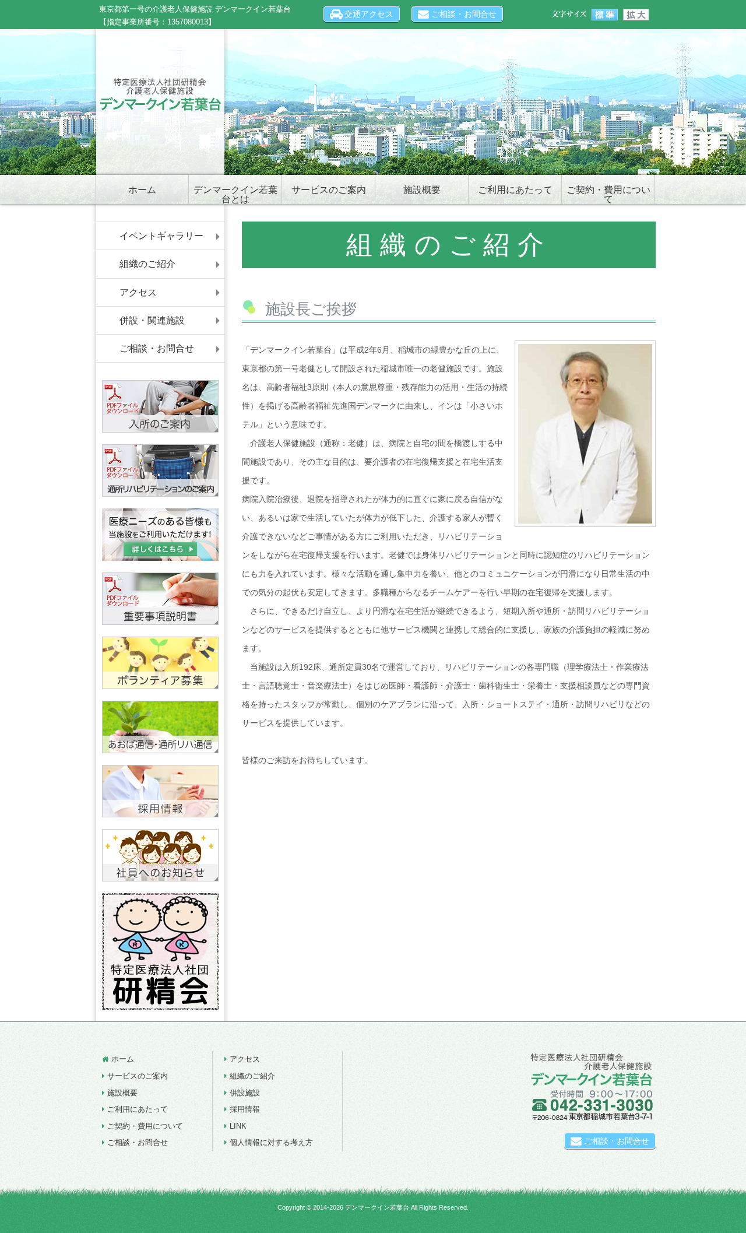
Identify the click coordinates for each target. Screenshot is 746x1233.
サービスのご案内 (328, 190)
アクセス (138, 292)
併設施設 (245, 1092)
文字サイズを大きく (635, 14)
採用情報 (245, 1109)
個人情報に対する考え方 (271, 1142)
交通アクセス (367, 14)
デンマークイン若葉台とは (235, 194)
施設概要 (422, 190)
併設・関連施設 (152, 320)
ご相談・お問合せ (463, 14)
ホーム (142, 190)
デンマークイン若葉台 (377, 1207)
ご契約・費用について (608, 194)
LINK (238, 1126)
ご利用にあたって (515, 190)
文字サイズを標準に (605, 14)
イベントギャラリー (161, 236)
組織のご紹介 (147, 264)
